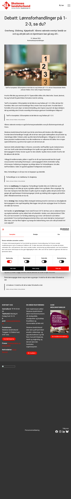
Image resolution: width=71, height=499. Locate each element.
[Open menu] (69, 5)
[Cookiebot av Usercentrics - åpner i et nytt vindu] (61, 229)
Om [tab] (59, 234)
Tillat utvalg (35, 268)
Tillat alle (58, 268)
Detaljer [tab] (35, 234)
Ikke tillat (13, 268)
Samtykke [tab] (12, 234)
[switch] (26, 261)
